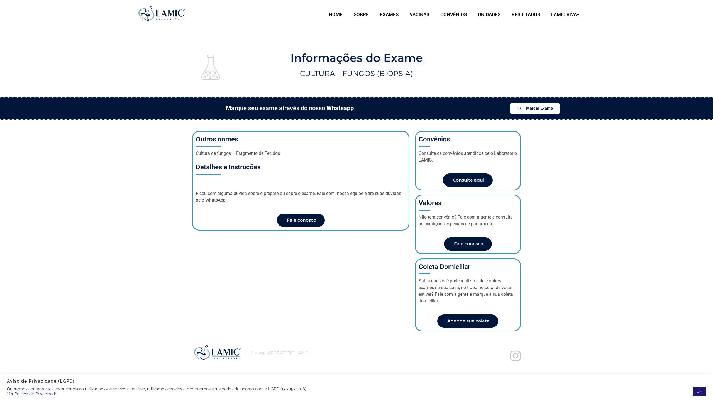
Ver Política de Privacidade (32, 394)
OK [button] (699, 391)
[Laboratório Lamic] (161, 13)
